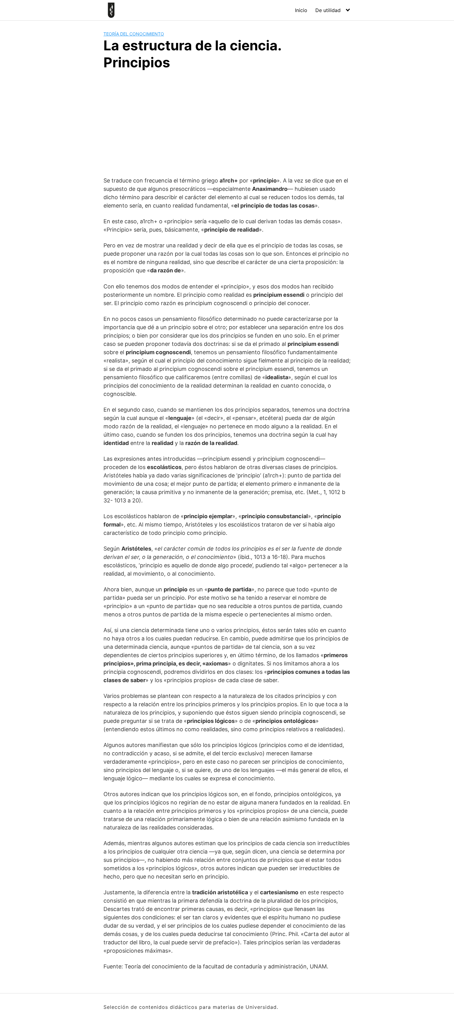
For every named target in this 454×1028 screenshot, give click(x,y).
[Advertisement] (227, 122)
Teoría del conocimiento (133, 33)
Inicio (301, 10)
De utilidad (328, 10)
